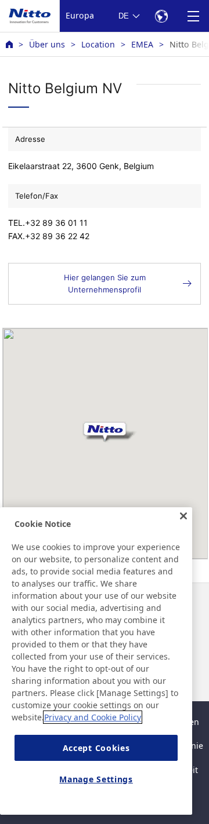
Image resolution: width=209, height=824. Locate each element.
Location (98, 44)
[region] (96, 661)
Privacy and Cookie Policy (92, 717)
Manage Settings (96, 779)
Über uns (47, 44)
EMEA (142, 44)
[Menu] (193, 16)
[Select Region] (161, 16)
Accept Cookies (96, 747)
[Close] (183, 516)
